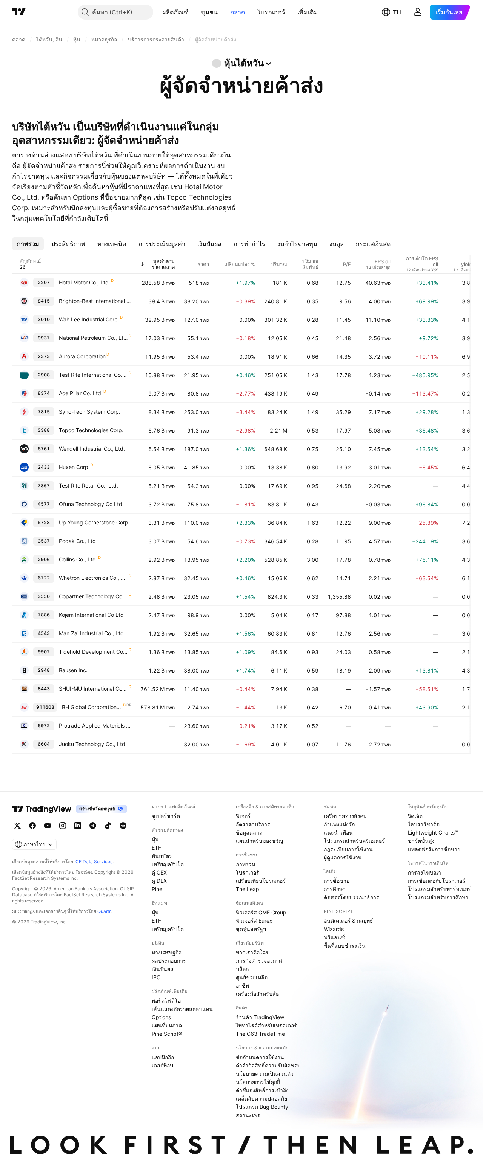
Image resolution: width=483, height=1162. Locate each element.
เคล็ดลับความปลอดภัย (261, 1098)
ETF (156, 847)
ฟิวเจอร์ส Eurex (254, 920)
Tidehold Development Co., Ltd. (93, 651)
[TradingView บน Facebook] (32, 825)
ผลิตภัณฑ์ (175, 12)
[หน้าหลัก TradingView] (19, 12)
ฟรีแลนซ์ (334, 937)
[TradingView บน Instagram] (62, 825)
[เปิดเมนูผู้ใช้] (417, 12)
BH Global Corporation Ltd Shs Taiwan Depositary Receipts (92, 707)
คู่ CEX (159, 872)
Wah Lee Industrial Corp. (89, 319)
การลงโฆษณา (424, 872)
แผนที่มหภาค (167, 1025)
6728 (44, 522)
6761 (44, 448)
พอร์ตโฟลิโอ (166, 1000)
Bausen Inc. (73, 670)
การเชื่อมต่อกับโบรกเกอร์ (436, 881)
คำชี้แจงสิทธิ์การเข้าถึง (262, 1090)
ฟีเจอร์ (243, 816)
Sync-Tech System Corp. (89, 411)
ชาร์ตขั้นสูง (421, 841)
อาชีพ (242, 985)
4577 (44, 504)
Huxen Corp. (74, 467)
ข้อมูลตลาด (249, 832)
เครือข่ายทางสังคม (345, 816)
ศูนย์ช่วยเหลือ (252, 977)
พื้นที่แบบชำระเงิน (345, 945)
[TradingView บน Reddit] (123, 825)
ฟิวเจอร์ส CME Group (261, 912)
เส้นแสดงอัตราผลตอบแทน (182, 1009)
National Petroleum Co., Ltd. (93, 338)
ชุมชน (209, 12)
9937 (44, 338)
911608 (45, 707)
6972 (44, 725)
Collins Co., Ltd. (78, 559)
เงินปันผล (163, 969)
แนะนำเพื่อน (338, 832)
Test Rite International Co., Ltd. (93, 375)
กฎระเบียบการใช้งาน (348, 849)
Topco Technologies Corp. (91, 430)
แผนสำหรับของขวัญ (259, 841)
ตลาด (237, 12)
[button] (194, 12)
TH (397, 12)
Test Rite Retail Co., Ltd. (88, 485)
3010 (44, 319)
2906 (44, 559)
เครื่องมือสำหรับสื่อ (257, 994)
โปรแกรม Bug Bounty (262, 1107)
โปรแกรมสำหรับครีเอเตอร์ (354, 841)
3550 (44, 596)
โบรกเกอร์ (271, 12)
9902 (44, 651)
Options (161, 1017)
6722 (44, 578)
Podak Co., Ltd (77, 541)
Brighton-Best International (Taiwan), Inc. (95, 301)
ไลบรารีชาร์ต (424, 824)
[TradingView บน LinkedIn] (77, 825)
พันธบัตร (162, 856)
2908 (44, 375)
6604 (44, 744)
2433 (44, 467)
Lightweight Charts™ (433, 832)
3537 (44, 541)
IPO (156, 977)
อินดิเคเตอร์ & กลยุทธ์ (348, 920)
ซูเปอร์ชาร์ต (166, 816)
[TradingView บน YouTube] (47, 825)
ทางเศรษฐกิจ (167, 952)
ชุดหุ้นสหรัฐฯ (251, 929)
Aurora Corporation (82, 356)
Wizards (334, 929)
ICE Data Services (93, 861)
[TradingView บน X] (17, 825)
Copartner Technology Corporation (93, 596)
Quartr (104, 911)
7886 (44, 615)
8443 (44, 688)
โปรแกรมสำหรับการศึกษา (438, 897)
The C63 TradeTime (260, 1034)
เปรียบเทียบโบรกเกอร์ (261, 881)
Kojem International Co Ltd (91, 615)
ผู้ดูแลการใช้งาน (343, 857)
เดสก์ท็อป (162, 1065)
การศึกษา (335, 889)
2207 (44, 282)
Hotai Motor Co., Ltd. (84, 282)
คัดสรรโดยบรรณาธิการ (351, 897)
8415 (44, 301)
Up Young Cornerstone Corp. (94, 522)
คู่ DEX (159, 881)
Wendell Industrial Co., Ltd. (92, 448)
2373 (44, 356)
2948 (44, 670)
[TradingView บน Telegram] (93, 825)
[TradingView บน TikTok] (108, 825)
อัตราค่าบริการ (253, 824)
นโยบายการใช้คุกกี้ (258, 1082)
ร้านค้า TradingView (260, 1017)
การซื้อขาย (336, 881)
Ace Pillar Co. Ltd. (81, 393)
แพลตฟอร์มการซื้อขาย (434, 849)
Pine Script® (167, 1034)
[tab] (28, 243)
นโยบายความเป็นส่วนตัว (265, 1073)
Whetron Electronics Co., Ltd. (93, 578)
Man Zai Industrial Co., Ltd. (92, 633)
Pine (157, 889)
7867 (44, 485)
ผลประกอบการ (169, 960)
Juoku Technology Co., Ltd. (93, 744)
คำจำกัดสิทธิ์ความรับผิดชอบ (268, 1065)
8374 (44, 393)
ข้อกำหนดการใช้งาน (260, 1057)
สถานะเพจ (248, 1115)
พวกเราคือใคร (252, 952)
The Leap (247, 889)
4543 (44, 633)
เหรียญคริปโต (168, 864)
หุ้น (155, 839)
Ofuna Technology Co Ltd (90, 504)
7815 (44, 411)
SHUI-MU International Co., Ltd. (93, 688)
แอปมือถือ (163, 1057)
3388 (44, 430)
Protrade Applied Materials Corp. (95, 725)
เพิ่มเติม (307, 12)
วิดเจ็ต (415, 816)
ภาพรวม (245, 864)
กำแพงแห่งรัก (339, 824)
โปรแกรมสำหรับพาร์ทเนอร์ (439, 889)
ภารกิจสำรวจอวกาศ (259, 960)
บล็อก (242, 969)
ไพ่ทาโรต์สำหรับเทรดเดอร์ (266, 1025)
